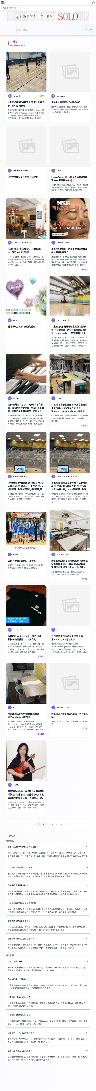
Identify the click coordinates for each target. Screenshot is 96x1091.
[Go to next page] (61, 824)
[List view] (91, 30)
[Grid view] (87, 30)
